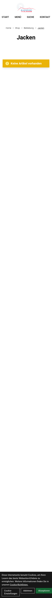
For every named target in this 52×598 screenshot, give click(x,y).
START (5, 17)
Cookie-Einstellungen (10, 592)
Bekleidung (29, 28)
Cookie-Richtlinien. (19, 584)
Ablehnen (27, 590)
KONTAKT (45, 17)
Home (8, 28)
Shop (17, 28)
